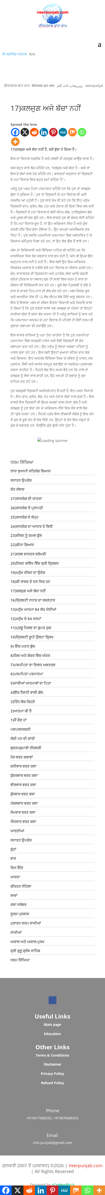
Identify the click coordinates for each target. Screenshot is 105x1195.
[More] (15, 141)
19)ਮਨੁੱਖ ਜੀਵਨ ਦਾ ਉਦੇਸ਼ (27, 572)
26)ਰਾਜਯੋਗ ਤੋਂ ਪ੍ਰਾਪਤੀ (26, 507)
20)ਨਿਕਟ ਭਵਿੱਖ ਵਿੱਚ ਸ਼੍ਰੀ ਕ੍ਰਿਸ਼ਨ (34, 563)
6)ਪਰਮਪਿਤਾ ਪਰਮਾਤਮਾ (26, 673)
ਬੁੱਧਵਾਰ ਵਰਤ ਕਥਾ (22, 793)
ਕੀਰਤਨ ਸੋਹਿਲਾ (20, 886)
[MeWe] (63, 132)
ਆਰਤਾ (15, 876)
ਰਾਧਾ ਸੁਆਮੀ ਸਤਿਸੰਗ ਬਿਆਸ (30, 470)
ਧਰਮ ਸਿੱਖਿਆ (20, 959)
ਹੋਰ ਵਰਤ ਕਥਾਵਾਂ (21, 757)
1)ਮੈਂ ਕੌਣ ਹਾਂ (18, 719)
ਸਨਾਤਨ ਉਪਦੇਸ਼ (21, 480)
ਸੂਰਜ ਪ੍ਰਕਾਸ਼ (19, 913)
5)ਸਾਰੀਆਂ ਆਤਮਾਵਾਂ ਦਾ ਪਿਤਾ (30, 683)
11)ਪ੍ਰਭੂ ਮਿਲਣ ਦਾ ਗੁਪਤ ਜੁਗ (30, 627)
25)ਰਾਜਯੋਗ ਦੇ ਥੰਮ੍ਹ (24, 517)
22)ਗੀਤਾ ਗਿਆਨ (22, 544)
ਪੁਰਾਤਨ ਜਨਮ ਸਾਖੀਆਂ (25, 923)
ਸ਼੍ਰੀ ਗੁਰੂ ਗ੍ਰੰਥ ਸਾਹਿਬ (25, 950)
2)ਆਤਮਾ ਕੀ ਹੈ (21, 710)
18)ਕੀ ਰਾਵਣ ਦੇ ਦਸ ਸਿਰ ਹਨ (30, 581)
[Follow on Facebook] (52, 1000)
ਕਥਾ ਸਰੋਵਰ (18, 904)
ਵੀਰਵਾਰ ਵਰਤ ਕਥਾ (23, 784)
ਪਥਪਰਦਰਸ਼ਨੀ (20, 729)
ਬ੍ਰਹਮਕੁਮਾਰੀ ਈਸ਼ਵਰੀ (25, 747)
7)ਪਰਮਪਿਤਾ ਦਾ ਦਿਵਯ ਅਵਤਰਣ (32, 664)
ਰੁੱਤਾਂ (13, 849)
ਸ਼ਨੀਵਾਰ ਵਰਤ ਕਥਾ (23, 766)
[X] (25, 132)
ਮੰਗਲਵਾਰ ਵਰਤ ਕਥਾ (24, 803)
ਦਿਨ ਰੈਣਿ (16, 867)
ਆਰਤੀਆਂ (17, 830)
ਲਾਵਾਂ (13, 895)
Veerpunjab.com (86, 1165)
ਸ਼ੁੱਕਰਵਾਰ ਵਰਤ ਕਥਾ (24, 775)
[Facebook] (15, 132)
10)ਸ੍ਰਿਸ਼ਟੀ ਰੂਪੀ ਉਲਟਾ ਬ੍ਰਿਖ (31, 636)
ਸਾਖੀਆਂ (15, 932)
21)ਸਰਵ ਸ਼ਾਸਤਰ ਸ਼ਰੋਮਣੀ (28, 553)
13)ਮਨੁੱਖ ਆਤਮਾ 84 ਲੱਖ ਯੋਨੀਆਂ (33, 609)
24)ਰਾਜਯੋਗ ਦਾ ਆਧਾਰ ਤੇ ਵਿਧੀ (31, 526)
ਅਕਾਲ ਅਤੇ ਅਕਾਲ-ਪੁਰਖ (27, 941)
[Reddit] (34, 132)
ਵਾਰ (13, 858)
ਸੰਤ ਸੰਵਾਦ (17, 489)
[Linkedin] (44, 132)
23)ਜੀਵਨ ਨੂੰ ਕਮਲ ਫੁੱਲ (26, 535)
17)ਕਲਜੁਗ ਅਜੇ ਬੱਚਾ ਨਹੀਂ (28, 590)
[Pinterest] (53, 132)
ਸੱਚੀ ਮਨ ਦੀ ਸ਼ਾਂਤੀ (22, 738)
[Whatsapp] (82, 132)
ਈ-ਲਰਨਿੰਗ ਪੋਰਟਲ (14, 54)
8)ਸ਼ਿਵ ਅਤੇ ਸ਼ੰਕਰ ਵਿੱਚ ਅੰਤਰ (30, 655)
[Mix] (72, 132)
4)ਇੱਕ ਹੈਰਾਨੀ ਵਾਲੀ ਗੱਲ (26, 692)
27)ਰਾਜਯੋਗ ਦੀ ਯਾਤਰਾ (26, 498)
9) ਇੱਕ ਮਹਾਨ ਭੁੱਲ (22, 646)
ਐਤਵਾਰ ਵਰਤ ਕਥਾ (23, 821)
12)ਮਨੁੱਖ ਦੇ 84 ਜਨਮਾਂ (25, 618)
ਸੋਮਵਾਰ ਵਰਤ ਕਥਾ (22, 812)
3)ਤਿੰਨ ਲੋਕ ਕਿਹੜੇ (22, 701)
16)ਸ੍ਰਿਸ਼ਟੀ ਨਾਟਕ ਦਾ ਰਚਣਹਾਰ (32, 600)
